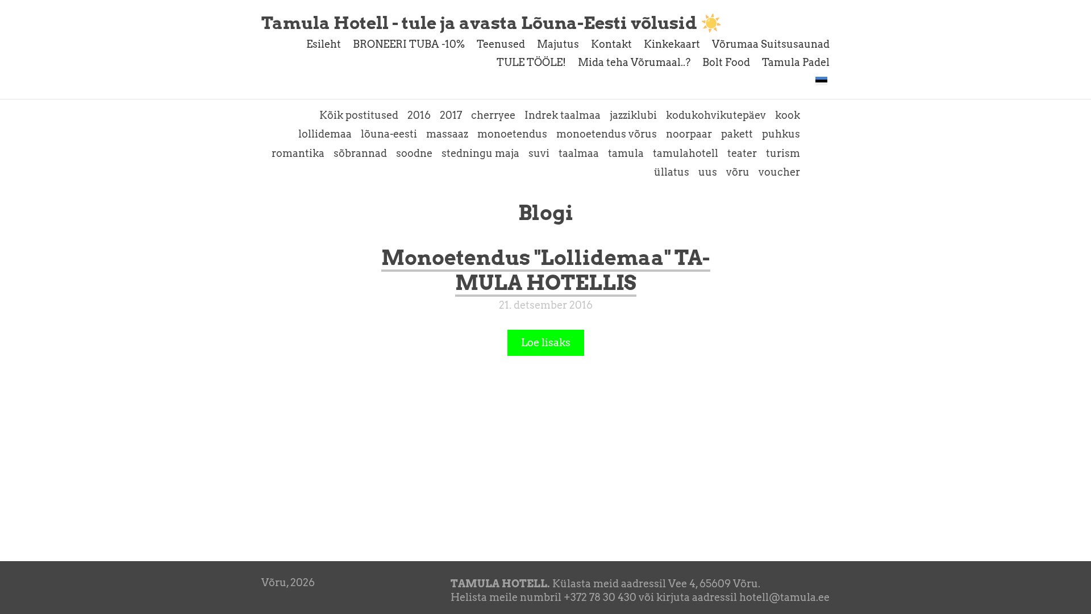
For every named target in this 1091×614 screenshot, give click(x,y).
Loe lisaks (546, 343)
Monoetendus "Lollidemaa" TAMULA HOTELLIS (545, 270)
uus (707, 172)
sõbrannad (360, 153)
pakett (737, 134)
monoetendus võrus (606, 134)
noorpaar (689, 134)
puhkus (781, 134)
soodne (414, 153)
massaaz (447, 134)
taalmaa (579, 153)
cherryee (493, 115)
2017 (451, 115)
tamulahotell (685, 153)
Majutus (558, 44)
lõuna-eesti (389, 134)
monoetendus (512, 134)
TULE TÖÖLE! (531, 62)
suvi (538, 153)
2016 (419, 115)
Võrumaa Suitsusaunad (771, 44)
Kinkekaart (672, 44)
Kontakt (611, 44)
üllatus (671, 172)
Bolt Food (726, 62)
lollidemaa (325, 134)
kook (787, 115)
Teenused (501, 44)
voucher (779, 172)
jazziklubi (633, 115)
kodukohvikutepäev (716, 115)
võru (737, 172)
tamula (626, 153)
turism (783, 153)
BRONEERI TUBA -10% (409, 44)
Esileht (323, 44)
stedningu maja (480, 153)
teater (742, 153)
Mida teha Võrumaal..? (634, 62)
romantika (298, 153)
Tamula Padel (796, 62)
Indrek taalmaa (562, 115)
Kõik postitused (358, 115)
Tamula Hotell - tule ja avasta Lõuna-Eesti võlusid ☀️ (491, 23)
